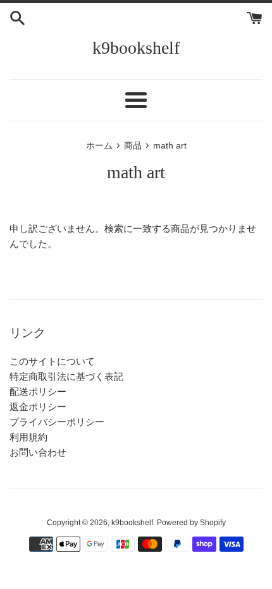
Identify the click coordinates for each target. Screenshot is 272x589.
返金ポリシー (37, 406)
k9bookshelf (136, 48)
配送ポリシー (37, 391)
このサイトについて (52, 361)
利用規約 (28, 437)
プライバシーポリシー (56, 421)
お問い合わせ (37, 452)
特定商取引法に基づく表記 (66, 376)
